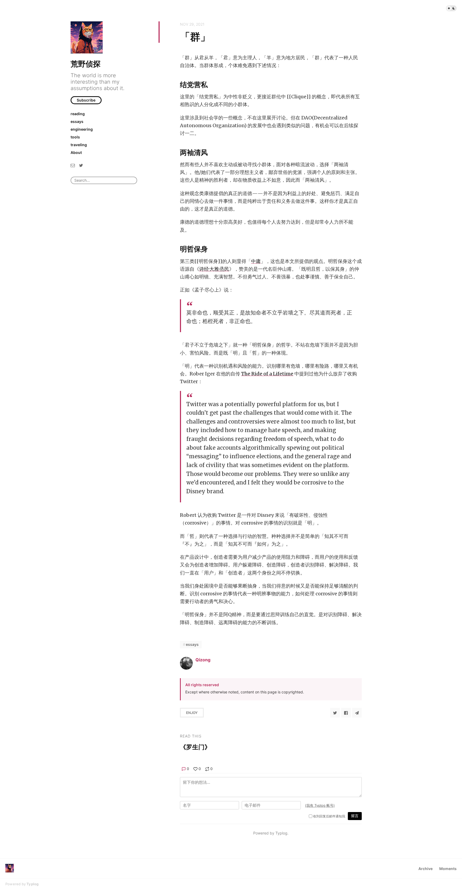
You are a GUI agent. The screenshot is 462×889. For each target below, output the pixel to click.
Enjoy (192, 713)
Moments (448, 868)
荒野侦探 (86, 63)
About (76, 152)
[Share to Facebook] (346, 712)
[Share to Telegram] (357, 712)
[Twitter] (81, 165)
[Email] (73, 165)
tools (75, 137)
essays (77, 121)
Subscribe (86, 100)
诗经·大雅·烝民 (214, 269)
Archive (425, 868)
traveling (79, 144)
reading (78, 113)
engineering (82, 129)
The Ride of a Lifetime (267, 374)
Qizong (202, 659)
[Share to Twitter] (335, 712)
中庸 (256, 261)
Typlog (32, 884)
